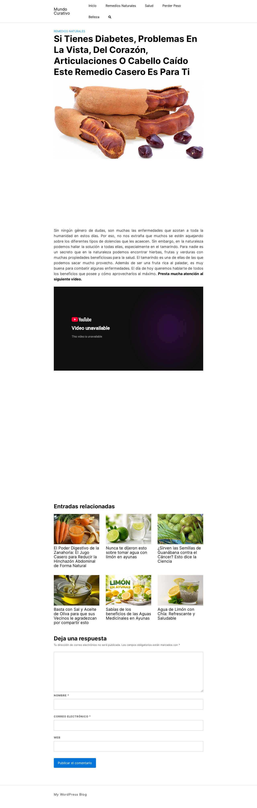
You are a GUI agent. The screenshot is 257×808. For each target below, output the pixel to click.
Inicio (93, 6)
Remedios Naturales (121, 6)
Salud (149, 6)
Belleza (94, 17)
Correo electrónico (72, 716)
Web (57, 737)
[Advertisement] (128, 193)
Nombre (61, 695)
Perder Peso (171, 6)
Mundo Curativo (62, 11)
